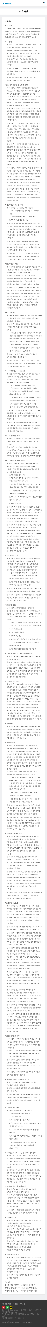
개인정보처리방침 (6, 1304)
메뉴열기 (43, 3)
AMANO (7, 3)
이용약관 (15, 1304)
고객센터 (22, 1304)
